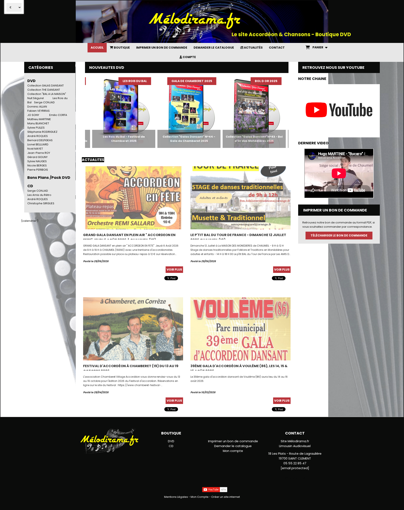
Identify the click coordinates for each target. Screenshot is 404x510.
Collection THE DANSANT (43, 90)
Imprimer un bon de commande (233, 441)
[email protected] (295, 468)
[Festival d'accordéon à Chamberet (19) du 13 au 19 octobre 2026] (133, 329)
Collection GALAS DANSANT (45, 86)
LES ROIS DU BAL (116, 81)
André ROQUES (37, 136)
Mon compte (233, 451)
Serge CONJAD (44, 102)
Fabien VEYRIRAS (38, 111)
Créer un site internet (225, 497)
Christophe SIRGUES (40, 203)
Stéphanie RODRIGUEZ (42, 132)
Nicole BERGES (37, 165)
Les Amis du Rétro (39, 195)
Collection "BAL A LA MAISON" (46, 94)
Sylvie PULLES (36, 128)
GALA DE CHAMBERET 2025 (172, 81)
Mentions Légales (176, 497)
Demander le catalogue (233, 446)
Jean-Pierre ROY (38, 153)
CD (171, 446)
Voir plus (174, 269)
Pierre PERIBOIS (37, 170)
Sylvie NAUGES (37, 161)
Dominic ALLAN (37, 107)
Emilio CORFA (58, 115)
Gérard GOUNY (37, 157)
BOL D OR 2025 (247, 81)
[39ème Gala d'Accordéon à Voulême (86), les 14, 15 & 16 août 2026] (240, 329)
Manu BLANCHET (38, 123)
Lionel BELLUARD (37, 144)
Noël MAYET (35, 149)
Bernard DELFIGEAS (40, 140)
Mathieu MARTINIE (39, 119)
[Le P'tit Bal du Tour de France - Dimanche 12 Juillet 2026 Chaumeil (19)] (240, 198)
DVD (31, 80)
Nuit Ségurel (35, 98)
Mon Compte (200, 497)
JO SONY (33, 115)
